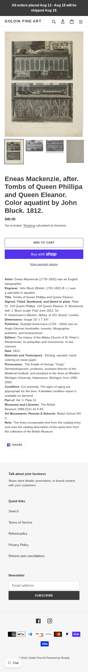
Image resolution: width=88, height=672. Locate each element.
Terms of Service (20, 522)
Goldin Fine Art (23, 21)
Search (14, 511)
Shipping (29, 225)
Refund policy (18, 533)
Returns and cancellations (27, 556)
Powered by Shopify (58, 657)
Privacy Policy (19, 545)
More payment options (44, 264)
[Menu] (80, 21)
